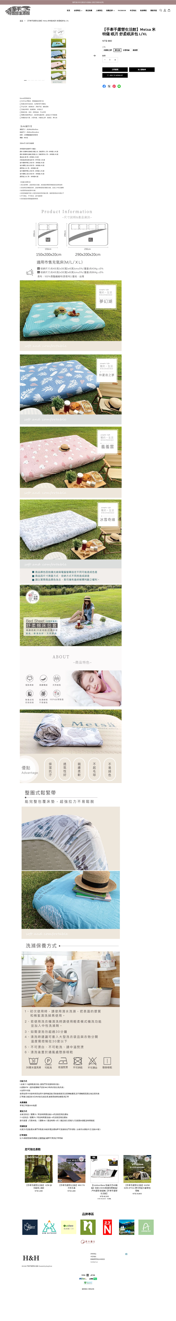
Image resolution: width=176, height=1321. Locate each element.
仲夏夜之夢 (108, 50)
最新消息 (153, 10)
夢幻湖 (117, 50)
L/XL (104, 47)
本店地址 (133, 10)
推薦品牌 (109, 10)
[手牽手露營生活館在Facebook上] (126, 1255)
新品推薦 (89, 10)
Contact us (94, 1262)
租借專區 (143, 10)
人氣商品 (99, 10)
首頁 (68, 10)
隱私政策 (91, 1289)
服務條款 (85, 1289)
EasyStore (49, 1266)
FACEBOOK (122, 10)
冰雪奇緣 (126, 50)
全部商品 (77, 10)
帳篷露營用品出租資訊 (98, 1259)
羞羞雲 (135, 50)
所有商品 (93, 1254)
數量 (104, 56)
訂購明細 (41, 1138)
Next (94, 55)
